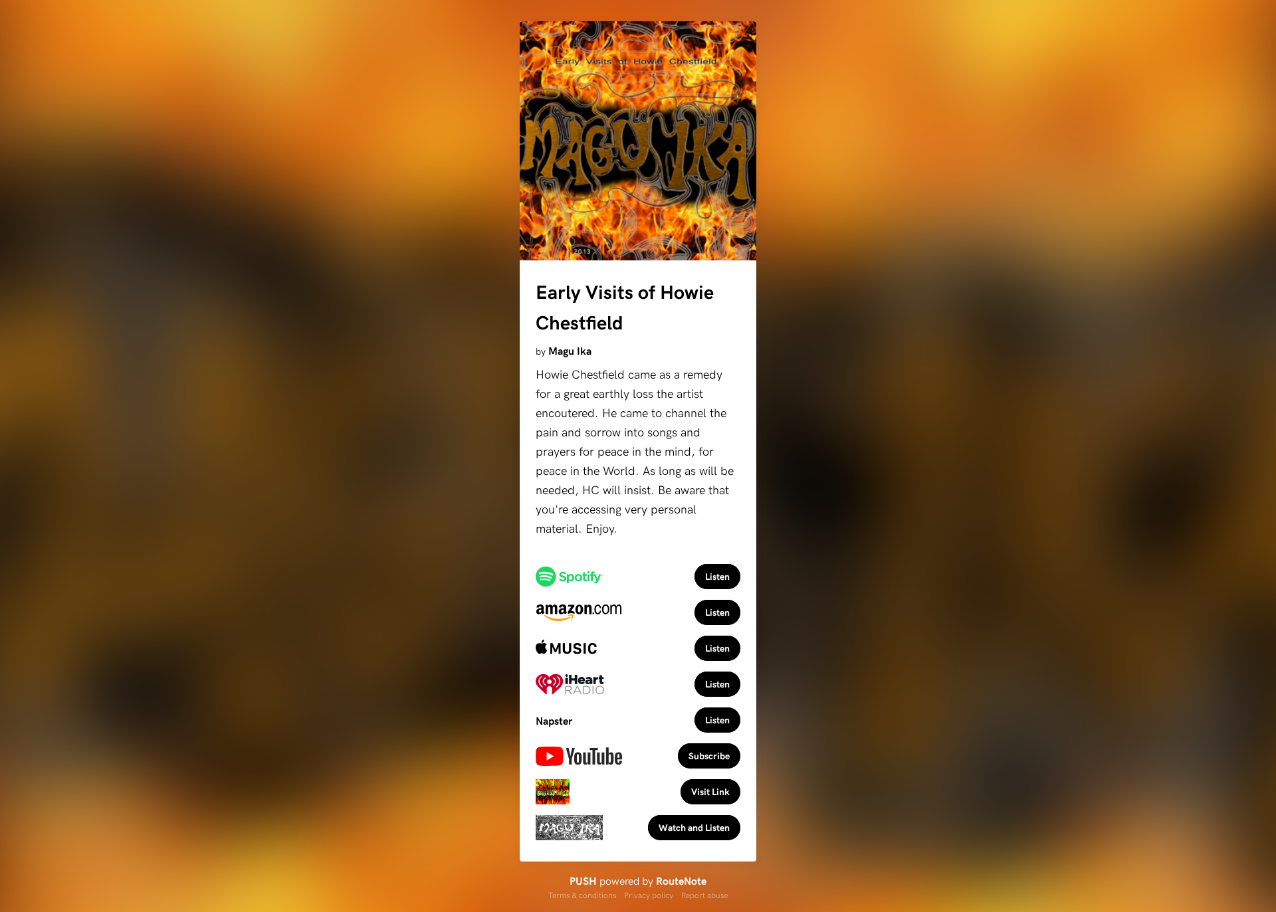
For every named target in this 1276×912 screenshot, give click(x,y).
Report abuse (704, 894)
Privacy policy (648, 894)
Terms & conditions (582, 894)
